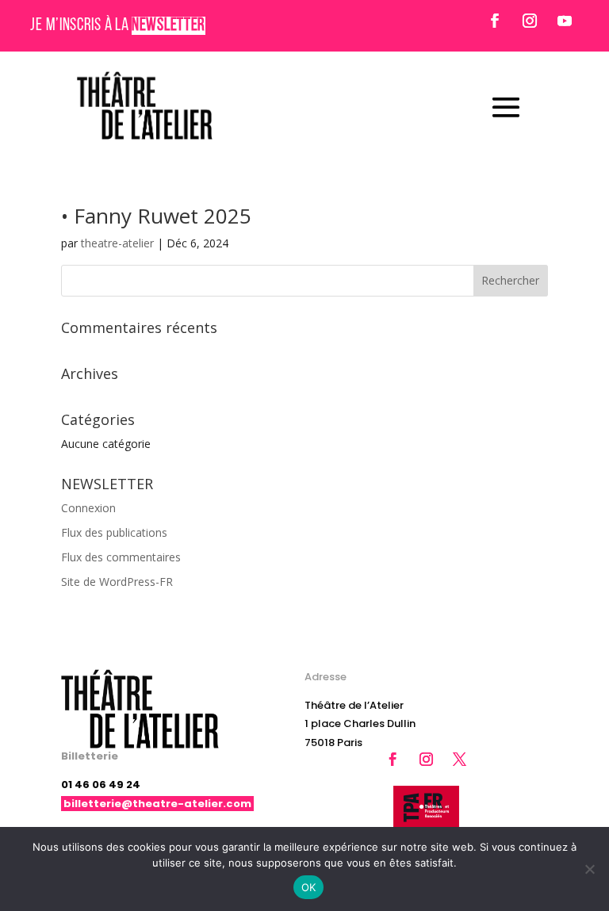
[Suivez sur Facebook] (495, 20)
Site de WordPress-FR (117, 581)
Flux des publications (114, 532)
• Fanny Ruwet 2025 (156, 215)
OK (308, 887)
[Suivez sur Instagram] (529, 20)
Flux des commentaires (121, 557)
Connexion (88, 507)
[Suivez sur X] (459, 759)
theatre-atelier (117, 243)
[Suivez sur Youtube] (564, 20)
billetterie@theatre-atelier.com (157, 803)
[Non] (589, 869)
